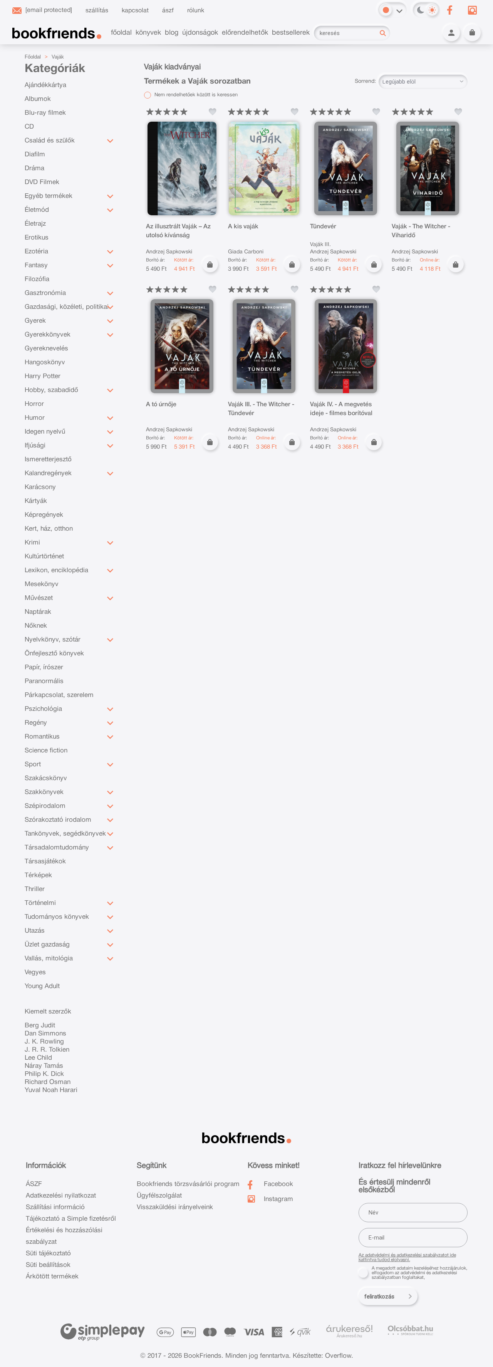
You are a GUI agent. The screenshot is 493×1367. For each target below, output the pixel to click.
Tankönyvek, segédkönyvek (65, 834)
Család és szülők (50, 141)
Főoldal (33, 57)
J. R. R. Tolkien (47, 1050)
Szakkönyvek (44, 792)
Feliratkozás (379, 1296)
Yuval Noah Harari (51, 1090)
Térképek (38, 875)
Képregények (44, 515)
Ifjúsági (35, 446)
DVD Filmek (42, 182)
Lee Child (38, 1058)
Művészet (39, 598)
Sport (33, 764)
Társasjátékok (45, 861)
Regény (36, 723)
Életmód (37, 210)
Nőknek (36, 626)
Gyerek (35, 321)
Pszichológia (43, 709)
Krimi (32, 543)
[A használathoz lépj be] (212, 111)
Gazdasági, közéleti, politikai (67, 307)
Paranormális (44, 681)
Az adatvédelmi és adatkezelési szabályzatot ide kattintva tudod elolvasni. (407, 1257)
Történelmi (40, 903)
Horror (34, 404)
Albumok (38, 99)
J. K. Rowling (44, 1042)
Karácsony (40, 487)
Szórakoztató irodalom (58, 820)
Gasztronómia (45, 293)
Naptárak (38, 612)
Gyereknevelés (46, 349)
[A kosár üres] (472, 32)
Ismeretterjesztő (48, 459)
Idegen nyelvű (45, 432)
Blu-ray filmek (45, 113)
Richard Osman (47, 1082)
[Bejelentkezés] (451, 32)
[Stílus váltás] (386, 10)
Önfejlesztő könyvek (54, 654)
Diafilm (35, 154)
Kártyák (36, 501)
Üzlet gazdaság (47, 945)
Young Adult (42, 986)
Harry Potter (42, 376)
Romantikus (42, 737)
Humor (35, 418)
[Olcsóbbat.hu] (410, 1330)
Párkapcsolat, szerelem (59, 695)
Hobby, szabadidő (51, 390)
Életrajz (35, 224)
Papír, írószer (44, 667)
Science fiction (46, 751)
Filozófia (37, 279)
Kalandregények (48, 473)
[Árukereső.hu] (349, 1329)
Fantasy (36, 265)
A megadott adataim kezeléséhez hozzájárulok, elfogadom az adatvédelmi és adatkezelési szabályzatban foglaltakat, (419, 1273)
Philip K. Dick (44, 1074)
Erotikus (37, 238)
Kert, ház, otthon (49, 529)
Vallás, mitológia (49, 959)
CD (29, 127)
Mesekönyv (42, 584)
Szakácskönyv (46, 778)
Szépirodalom (45, 806)
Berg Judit (40, 1026)
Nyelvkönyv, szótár (52, 640)
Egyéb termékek (48, 196)
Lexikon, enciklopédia (56, 570)
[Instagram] (472, 10)
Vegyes (35, 972)
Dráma (34, 168)
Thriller (35, 889)
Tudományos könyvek (57, 917)
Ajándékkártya (45, 85)
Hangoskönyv (45, 362)
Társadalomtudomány (57, 848)
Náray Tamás (44, 1066)
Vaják (58, 57)
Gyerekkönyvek (47, 335)
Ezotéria (36, 252)
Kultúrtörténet (44, 557)
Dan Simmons (45, 1034)
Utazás (35, 931)
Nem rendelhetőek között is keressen (195, 95)
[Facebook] (449, 10)
